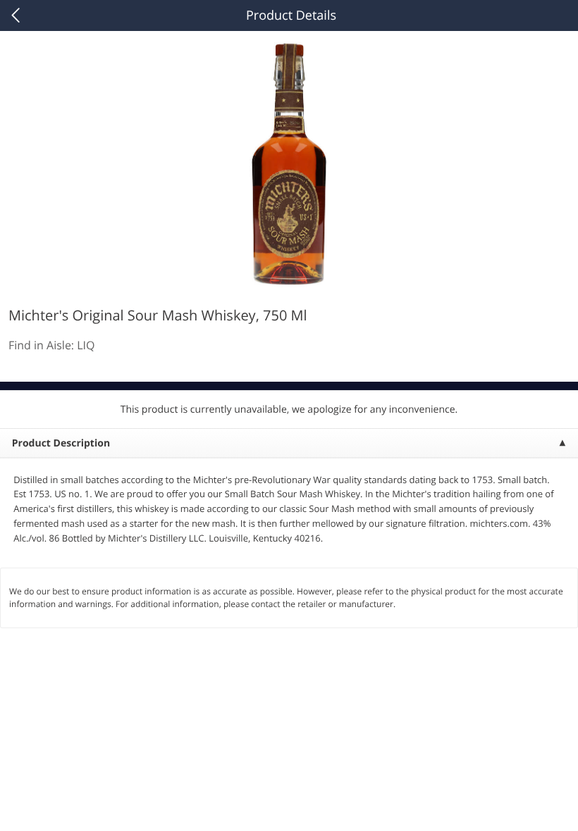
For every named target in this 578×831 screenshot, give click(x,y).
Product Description (61, 443)
